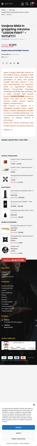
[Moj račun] (22, 3)
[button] (34, 404)
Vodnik (3, 290)
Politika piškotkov (7, 311)
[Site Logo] (9, 4)
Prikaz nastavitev (18, 439)
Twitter (7, 63)
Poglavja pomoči (7, 288)
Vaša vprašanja (6, 306)
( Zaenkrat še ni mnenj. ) (17, 39)
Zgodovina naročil (7, 277)
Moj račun (4, 274)
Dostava (4, 300)
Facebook (3, 63)
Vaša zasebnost (24, 443)
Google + (14, 63)
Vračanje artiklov (7, 302)
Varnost (4, 297)
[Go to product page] (5, 161)
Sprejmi (18, 427)
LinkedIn (10, 63)
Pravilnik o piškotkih (12, 443)
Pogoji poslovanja (7, 286)
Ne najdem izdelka (7, 309)
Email (18, 63)
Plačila (3, 295)
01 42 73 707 (18, 260)
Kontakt (3, 272)
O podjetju (4, 304)
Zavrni (18, 433)
